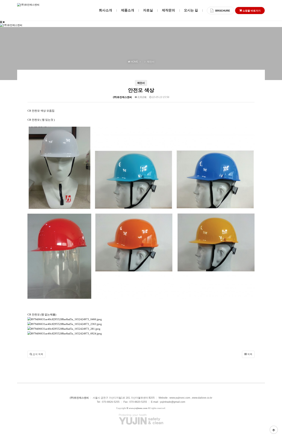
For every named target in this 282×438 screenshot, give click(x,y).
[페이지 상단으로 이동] (274, 430)
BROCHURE (222, 10)
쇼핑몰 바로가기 (251, 10)
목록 (249, 354)
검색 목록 (37, 354)
